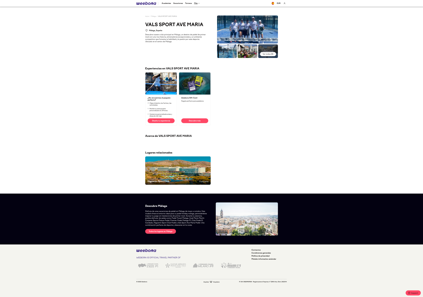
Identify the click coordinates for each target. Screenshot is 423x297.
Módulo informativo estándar (263, 259)
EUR (279, 3)
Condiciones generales (261, 253)
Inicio (147, 16)
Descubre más (195, 121)
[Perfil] (284, 3)
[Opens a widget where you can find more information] (413, 293)
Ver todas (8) (268, 54)
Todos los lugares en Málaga (160, 231)
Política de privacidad (260, 256)
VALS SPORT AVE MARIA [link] (167, 16)
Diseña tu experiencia (161, 121)
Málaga (153, 16)
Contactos (256, 250)
